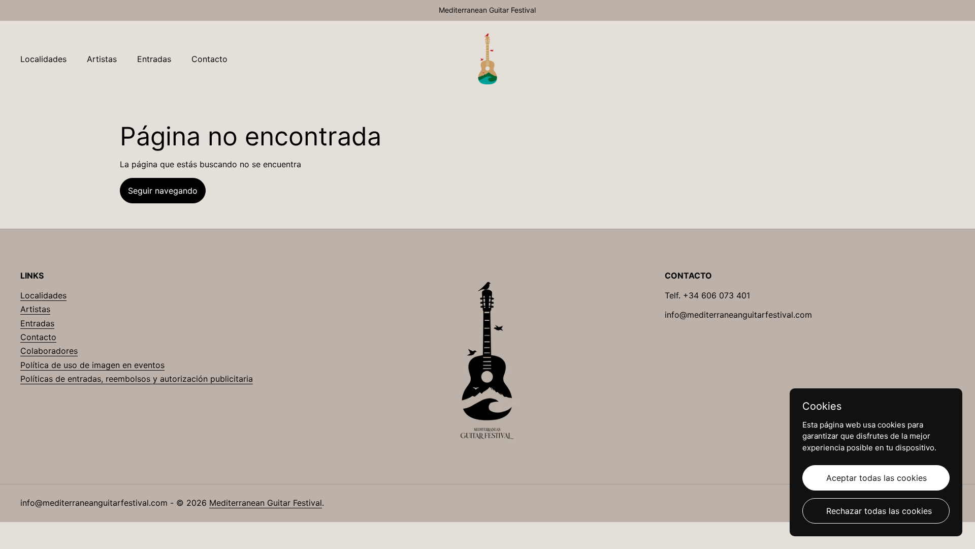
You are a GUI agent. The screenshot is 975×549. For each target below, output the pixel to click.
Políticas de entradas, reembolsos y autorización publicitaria (136, 379)
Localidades (43, 295)
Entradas (37, 323)
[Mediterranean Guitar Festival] (487, 59)
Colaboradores (49, 351)
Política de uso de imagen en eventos (92, 365)
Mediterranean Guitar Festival (265, 503)
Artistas (35, 309)
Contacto (38, 337)
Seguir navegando (163, 191)
